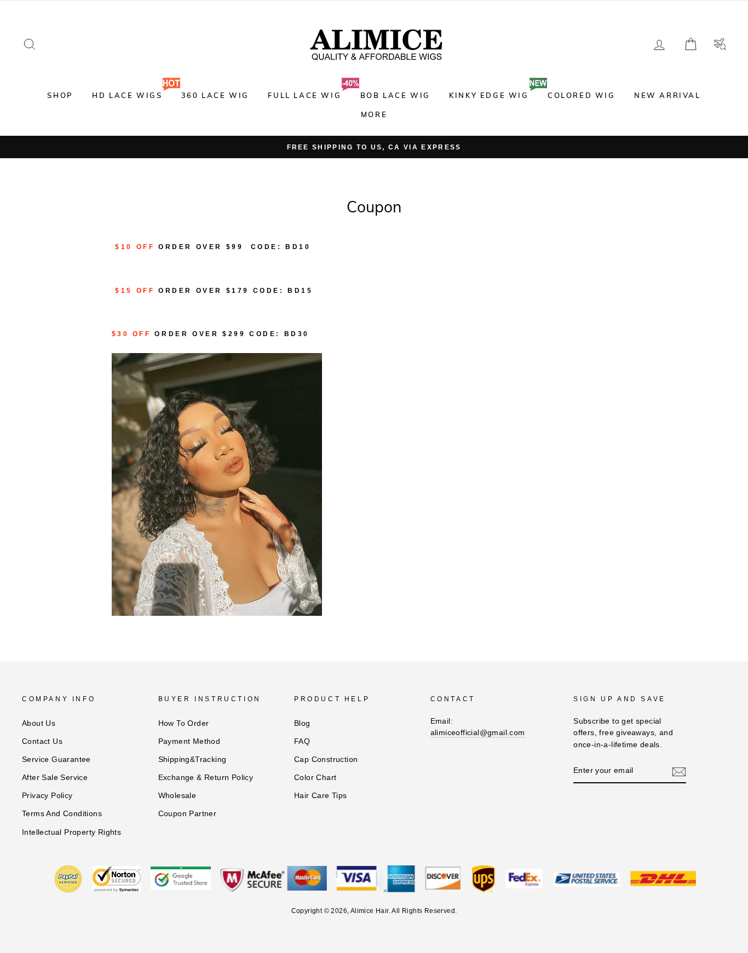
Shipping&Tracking (192, 759)
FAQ (302, 741)
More (374, 114)
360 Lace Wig (215, 95)
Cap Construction (326, 759)
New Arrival (667, 95)
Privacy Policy (47, 796)
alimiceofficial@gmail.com (477, 733)
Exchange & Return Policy (206, 777)
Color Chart (315, 777)
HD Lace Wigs (127, 95)
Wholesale (177, 796)
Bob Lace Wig (395, 95)
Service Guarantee (56, 759)
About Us (38, 723)
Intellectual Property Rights (71, 832)
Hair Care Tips (320, 796)
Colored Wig (581, 95)
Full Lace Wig (304, 95)
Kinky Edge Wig (488, 95)
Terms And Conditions (62, 814)
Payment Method (189, 741)
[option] (374, 147)
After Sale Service (55, 777)
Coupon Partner (187, 814)
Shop (60, 95)
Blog (302, 723)
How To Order (183, 723)
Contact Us (42, 741)
